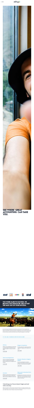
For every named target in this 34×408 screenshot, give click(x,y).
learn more (5, 351)
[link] (17, 2)
